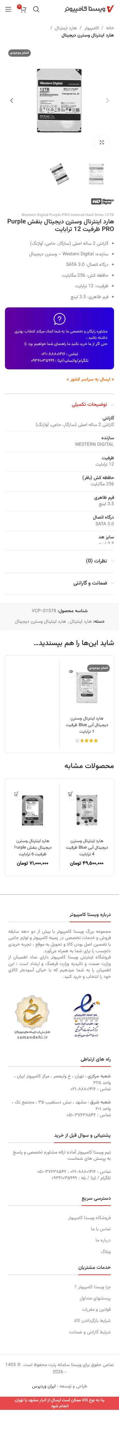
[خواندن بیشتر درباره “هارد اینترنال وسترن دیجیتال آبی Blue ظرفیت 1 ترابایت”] (70, 671)
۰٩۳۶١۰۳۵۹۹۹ (42, 360)
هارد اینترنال (66, 28)
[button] (107, 100)
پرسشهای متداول (95, 1298)
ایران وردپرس (44, 1386)
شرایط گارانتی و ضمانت (90, 1332)
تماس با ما (101, 1229)
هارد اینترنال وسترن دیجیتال (87, 35)
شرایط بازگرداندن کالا (92, 1321)
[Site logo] (89, 9)
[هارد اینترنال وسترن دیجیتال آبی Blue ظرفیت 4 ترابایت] (86, 810)
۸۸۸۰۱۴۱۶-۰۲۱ (53, 354)
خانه (110, 28)
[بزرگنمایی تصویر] (101, 142)
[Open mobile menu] (8, 9)
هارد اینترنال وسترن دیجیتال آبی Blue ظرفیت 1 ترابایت (87, 725)
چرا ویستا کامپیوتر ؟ (93, 1287)
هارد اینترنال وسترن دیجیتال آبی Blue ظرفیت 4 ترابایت (87, 848)
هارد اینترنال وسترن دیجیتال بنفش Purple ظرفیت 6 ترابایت (33, 848)
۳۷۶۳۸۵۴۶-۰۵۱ (81, 1115)
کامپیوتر (91, 28)
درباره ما (103, 1240)
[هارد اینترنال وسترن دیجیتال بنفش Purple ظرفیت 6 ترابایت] (32, 810)
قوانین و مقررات (96, 1309)
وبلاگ (106, 1252)
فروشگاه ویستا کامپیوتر (89, 1218)
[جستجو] (36, 9)
